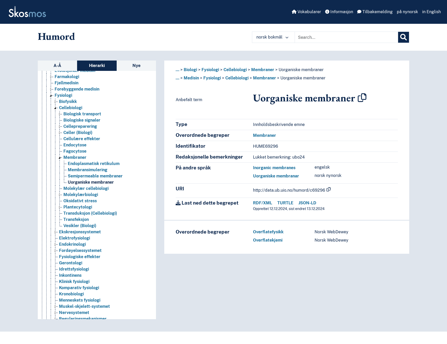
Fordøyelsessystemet (80, 250)
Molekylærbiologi (80, 194)
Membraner (74, 157)
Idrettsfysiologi (74, 269)
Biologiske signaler (81, 120)
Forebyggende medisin (77, 89)
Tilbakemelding (377, 11)
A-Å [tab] (57, 65)
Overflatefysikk (268, 231)
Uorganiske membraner (91, 182)
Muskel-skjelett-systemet (84, 306)
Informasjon (341, 11)
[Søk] (403, 37)
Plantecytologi (77, 207)
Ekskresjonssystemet (80, 231)
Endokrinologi (72, 244)
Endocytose (74, 145)
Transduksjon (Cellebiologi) (90, 213)
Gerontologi (70, 262)
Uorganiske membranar (276, 176)
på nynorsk (407, 11)
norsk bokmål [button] (270, 37)
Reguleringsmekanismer (83, 318)
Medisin (191, 78)
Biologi (190, 69)
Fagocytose (74, 151)
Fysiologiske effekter (79, 256)
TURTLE (285, 202)
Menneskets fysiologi (79, 300)
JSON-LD (307, 202)
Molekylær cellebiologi (86, 188)
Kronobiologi (71, 293)
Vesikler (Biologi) (79, 225)
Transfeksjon (76, 219)
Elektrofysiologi (74, 238)
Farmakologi (67, 76)
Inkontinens (70, 275)
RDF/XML (262, 202)
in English (431, 11)
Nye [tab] (136, 65)
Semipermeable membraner (95, 176)
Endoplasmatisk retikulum (94, 163)
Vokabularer (308, 11)
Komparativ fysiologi (79, 287)
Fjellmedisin (66, 82)
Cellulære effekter (81, 138)
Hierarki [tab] (97, 65)
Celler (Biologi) (77, 132)
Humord (56, 36)
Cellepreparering (80, 126)
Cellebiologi (70, 107)
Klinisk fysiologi (74, 281)
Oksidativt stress (80, 200)
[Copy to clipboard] (362, 97)
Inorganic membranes (274, 167)
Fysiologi (63, 95)
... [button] (177, 69)
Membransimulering (87, 169)
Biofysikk (68, 101)
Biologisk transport (82, 113)
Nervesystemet (74, 312)
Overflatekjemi (267, 240)
